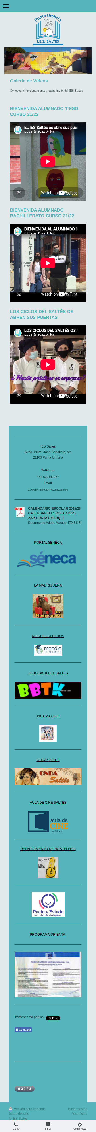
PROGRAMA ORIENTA (48, 934)
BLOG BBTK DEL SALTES (48, 673)
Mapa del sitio (19, 1113)
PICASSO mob (48, 716)
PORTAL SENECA (48, 542)
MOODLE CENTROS (48, 636)
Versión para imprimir (29, 1109)
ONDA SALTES (48, 760)
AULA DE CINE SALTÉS (48, 802)
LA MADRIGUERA (48, 585)
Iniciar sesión (77, 1109)
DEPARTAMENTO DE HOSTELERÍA (48, 849)
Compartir (24, 1029)
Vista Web (79, 1113)
